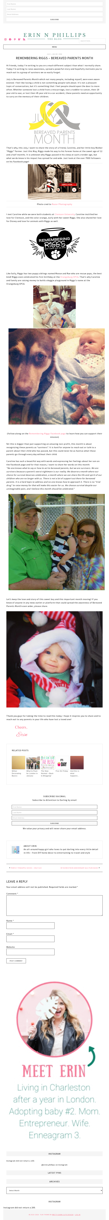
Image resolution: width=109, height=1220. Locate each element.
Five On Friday (62, 771)
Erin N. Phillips (54, 36)
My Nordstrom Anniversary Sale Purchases (79, 868)
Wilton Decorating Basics (16, 773)
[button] (54, 47)
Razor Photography (62, 204)
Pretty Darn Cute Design (63, 1215)
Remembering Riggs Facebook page (47, 433)
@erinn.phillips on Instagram (54, 1165)
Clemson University (65, 214)
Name (10, 920)
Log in (77, 1215)
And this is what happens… (74, 773)
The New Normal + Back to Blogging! (47, 773)
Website (10, 947)
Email (10, 933)
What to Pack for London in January (32, 773)
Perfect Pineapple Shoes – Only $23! (26, 868)
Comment (12, 893)
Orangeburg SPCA (69, 277)
